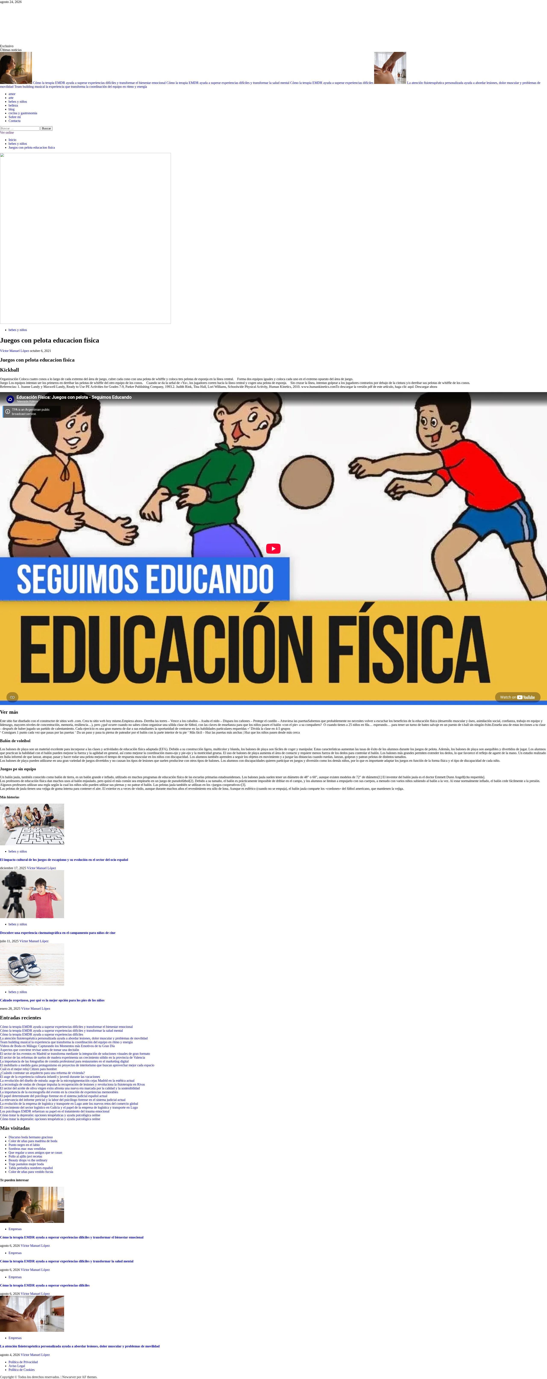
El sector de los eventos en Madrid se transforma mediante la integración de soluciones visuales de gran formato (75, 1053)
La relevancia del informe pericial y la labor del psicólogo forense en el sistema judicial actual (62, 1100)
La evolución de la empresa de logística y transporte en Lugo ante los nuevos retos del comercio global (69, 1103)
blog (12, 109)
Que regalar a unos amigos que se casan (35, 1152)
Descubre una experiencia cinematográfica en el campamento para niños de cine (57, 933)
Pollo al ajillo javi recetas (25, 1156)
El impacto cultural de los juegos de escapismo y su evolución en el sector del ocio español (64, 860)
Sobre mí (15, 117)
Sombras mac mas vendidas (27, 1148)
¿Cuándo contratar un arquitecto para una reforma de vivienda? (42, 1073)
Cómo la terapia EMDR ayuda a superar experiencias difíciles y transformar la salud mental (228, 83)
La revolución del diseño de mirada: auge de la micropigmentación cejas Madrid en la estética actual (67, 1080)
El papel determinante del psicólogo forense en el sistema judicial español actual (53, 1096)
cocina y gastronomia (23, 113)
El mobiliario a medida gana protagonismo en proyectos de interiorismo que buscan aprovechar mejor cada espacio (77, 1065)
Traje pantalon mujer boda (26, 1164)
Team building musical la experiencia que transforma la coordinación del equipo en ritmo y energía (80, 86)
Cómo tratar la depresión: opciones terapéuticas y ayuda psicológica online (50, 1115)
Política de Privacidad (23, 1362)
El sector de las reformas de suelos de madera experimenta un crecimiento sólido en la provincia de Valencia (72, 1057)
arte (11, 98)
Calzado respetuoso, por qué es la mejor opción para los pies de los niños (52, 1000)
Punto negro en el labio (24, 1145)
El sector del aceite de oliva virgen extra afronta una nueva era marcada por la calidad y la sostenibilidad (70, 1088)
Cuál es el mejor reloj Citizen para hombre (28, 1069)
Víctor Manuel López (15, 351)
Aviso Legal (17, 1366)
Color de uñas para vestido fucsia (31, 1172)
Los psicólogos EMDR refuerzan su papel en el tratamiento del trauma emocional (54, 1111)
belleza (13, 105)
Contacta (15, 121)
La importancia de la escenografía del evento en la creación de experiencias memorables (59, 1092)
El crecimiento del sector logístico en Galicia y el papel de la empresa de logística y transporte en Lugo (69, 1107)
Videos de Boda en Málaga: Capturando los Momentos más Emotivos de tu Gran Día (57, 1046)
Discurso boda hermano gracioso (31, 1137)
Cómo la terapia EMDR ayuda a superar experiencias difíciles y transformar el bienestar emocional (99, 83)
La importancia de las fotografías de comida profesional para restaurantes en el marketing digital (64, 1061)
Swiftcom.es (32, 24)
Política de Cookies (22, 1370)
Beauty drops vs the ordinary (28, 1160)
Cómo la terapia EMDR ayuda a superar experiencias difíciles (332, 83)
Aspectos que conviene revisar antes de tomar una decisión (39, 1050)
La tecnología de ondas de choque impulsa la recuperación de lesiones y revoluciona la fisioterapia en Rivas (72, 1084)
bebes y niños (18, 101)
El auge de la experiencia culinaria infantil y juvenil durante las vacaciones (50, 1077)
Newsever (69, 1377)
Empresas (15, 1229)
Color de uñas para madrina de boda (33, 1141)
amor (12, 94)
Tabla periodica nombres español (31, 1168)
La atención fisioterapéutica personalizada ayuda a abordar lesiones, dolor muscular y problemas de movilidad (74, 1038)
